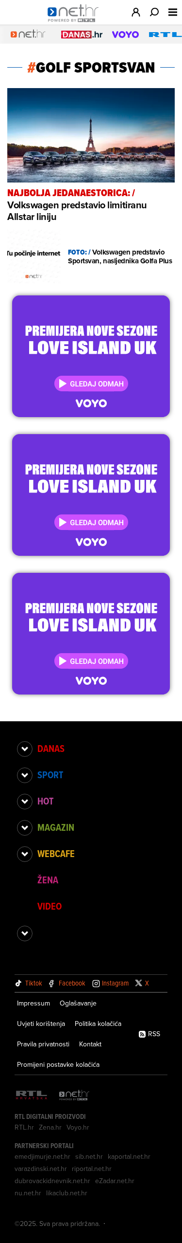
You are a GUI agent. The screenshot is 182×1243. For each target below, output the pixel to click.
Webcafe (56, 853)
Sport (50, 775)
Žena (47, 880)
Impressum (33, 1003)
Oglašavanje (78, 1003)
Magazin (55, 827)
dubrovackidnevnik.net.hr (52, 1181)
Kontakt (90, 1044)
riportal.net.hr (92, 1168)
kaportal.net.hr (129, 1156)
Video (49, 906)
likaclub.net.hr (66, 1193)
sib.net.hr (89, 1156)
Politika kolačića (98, 1023)
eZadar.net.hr (114, 1181)
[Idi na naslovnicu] (75, 22)
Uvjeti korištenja (41, 1023)
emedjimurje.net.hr (42, 1156)
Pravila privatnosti (43, 1044)
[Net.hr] (74, 1096)
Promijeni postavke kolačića (58, 1064)
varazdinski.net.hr (41, 1168)
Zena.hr (50, 1127)
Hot (45, 801)
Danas (51, 748)
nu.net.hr (28, 1193)
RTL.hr (24, 1127)
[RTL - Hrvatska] (32, 1096)
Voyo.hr (77, 1127)
